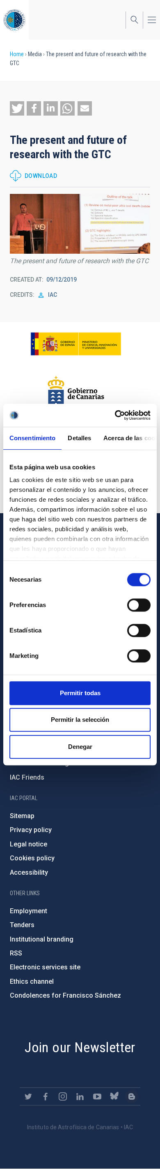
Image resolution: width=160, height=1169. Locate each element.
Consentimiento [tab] (32, 437)
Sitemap (22, 816)
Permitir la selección (80, 719)
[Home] (14, 20)
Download (41, 176)
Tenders (22, 925)
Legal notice (28, 844)
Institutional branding (41, 939)
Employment (28, 911)
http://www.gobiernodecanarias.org (76, 391)
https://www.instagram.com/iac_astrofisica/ (62, 1096)
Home (17, 54)
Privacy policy (31, 830)
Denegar (80, 746)
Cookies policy (32, 858)
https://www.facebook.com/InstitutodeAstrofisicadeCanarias (45, 1096)
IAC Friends (27, 777)
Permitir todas (80, 692)
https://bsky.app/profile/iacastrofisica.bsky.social (114, 1096)
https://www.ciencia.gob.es (75, 344)
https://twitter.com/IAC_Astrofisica (28, 1096)
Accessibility (29, 872)
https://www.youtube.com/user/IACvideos (97, 1096)
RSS (16, 953)
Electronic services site (45, 967)
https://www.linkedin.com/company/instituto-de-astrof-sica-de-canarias (80, 1096)
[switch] (139, 605)
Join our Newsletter (80, 1047)
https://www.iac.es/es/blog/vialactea (131, 1096)
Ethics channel (32, 981)
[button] (17, 108)
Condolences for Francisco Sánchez (65, 995)
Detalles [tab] (79, 437)
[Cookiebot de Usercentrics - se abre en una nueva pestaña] (115, 415)
